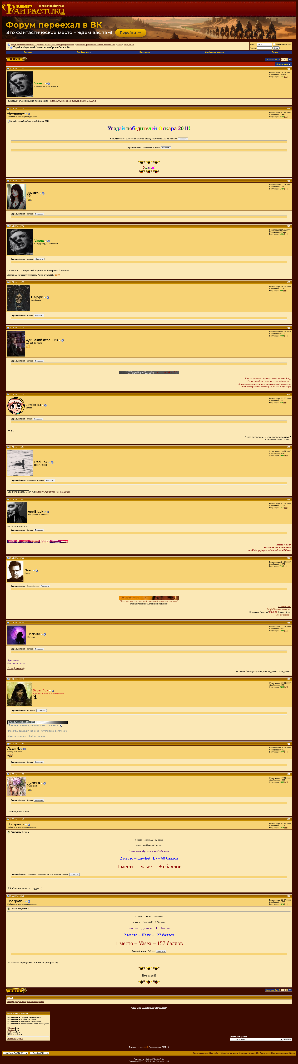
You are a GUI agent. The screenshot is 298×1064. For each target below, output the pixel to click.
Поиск (275, 52)
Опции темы (282, 64)
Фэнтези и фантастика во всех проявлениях (95, 45)
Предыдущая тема (140, 1008)
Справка (28, 52)
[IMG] (9, 1032)
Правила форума (15, 1038)
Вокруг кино (129, 45)
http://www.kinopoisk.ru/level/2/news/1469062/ (73, 101)
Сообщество (83, 52)
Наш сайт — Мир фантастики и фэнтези (228, 1053)
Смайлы (11, 1030)
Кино (119, 45)
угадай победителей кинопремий (29, 1001)
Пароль (253, 48)
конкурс (10, 1001)
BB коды (11, 1028)
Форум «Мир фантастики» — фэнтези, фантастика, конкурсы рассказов (42, 45)
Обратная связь (200, 1053)
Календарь (145, 52)
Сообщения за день (214, 52)
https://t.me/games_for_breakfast (53, 492)
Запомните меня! (283, 45)
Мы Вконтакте (263, 1053)
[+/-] (285, 77)
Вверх (292, 1053)
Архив (252, 1053)
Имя (252, 44)
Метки (10, 998)
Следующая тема (158, 1008)
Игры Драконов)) (15, 668)
